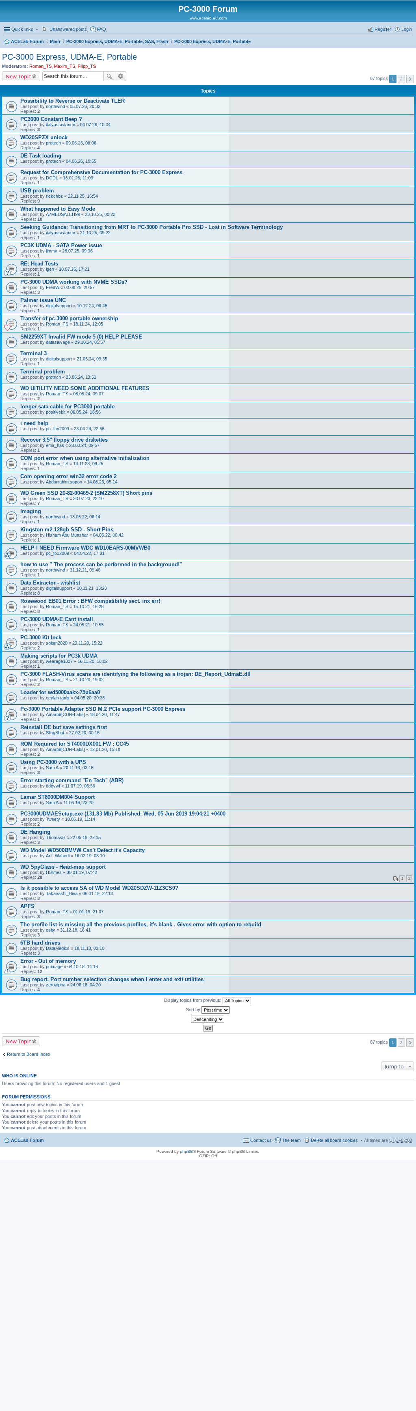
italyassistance (60, 124)
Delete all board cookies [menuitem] (334, 1140)
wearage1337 (59, 661)
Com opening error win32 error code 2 (68, 476)
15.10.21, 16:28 (88, 606)
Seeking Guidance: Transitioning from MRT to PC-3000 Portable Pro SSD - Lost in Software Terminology (151, 227)
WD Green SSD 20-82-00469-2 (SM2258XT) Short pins (86, 493)
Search (109, 76)
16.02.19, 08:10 (89, 855)
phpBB (186, 1151)
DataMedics (57, 948)
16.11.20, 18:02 (93, 661)
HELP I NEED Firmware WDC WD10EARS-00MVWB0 (85, 548)
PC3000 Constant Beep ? (51, 119)
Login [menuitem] (406, 29)
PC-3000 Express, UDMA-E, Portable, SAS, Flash (117, 41)
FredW (52, 287)
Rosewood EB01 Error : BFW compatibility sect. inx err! (90, 601)
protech (53, 142)
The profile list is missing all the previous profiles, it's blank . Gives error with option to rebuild (140, 924)
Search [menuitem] (408, 42)
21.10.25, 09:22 (95, 232)
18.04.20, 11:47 (105, 714)
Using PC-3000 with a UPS (53, 762)
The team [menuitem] (291, 1140)
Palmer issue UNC (43, 300)
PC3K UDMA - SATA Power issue (61, 245)
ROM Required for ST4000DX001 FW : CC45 (74, 744)
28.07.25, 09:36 (77, 250)
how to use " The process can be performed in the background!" (101, 564)
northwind (55, 106)
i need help (34, 423)
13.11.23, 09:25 (88, 463)
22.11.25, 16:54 (83, 196)
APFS (27, 906)
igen (50, 269)
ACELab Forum (27, 41)
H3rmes (54, 872)
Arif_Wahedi (57, 855)
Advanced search (120, 76)
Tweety (53, 819)
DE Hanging (35, 832)
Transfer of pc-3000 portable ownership (69, 318)
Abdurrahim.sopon (64, 481)
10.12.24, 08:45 (92, 305)
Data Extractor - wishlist (50, 583)
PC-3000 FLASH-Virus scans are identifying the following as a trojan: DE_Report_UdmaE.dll (135, 674)
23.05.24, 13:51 (81, 377)
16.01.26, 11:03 (78, 177)
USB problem (37, 191)
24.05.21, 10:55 (88, 624)
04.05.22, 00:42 (108, 535)
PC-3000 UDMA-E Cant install (56, 619)
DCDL (52, 177)
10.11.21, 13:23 (92, 588)
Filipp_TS (87, 66)
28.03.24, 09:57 (84, 445)
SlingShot (55, 732)
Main (55, 41)
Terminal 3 (33, 353)
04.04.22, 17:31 (89, 553)
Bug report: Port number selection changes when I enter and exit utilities (112, 979)
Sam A (52, 767)
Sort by (194, 1009)
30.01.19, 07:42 (82, 872)
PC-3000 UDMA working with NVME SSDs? (74, 282)
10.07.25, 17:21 (74, 269)
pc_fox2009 (57, 428)
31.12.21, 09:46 (85, 569)
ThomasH (55, 837)
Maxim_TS (64, 66)
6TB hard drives (40, 943)
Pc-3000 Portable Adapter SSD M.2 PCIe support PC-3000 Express (102, 709)
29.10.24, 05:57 (90, 342)
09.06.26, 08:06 (81, 142)
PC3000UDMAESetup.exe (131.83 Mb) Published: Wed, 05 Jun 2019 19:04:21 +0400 (122, 814)
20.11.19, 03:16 (78, 767)
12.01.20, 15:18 (105, 749)
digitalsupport (59, 305)
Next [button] (410, 79)
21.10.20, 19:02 (88, 679)
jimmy (51, 250)
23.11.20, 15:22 (87, 643)
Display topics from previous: (193, 1000)
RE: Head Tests (39, 264)
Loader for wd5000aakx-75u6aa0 (60, 692)
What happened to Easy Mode (57, 209)
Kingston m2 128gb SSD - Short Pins (66, 529)
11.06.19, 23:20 (78, 802)
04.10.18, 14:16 (82, 966)
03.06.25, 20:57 (79, 287)
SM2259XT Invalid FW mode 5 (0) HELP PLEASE (81, 337)
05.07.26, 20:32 (85, 106)
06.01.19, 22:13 (97, 893)
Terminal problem (42, 372)
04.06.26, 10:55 (81, 161)
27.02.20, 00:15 (84, 732)
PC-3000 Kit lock (40, 637)
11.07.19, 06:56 (80, 785)
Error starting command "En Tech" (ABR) (72, 780)
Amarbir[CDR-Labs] (65, 714)
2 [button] (401, 79)
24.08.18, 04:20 (85, 984)
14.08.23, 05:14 (102, 481)
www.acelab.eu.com (208, 18)
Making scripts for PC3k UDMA (59, 656)
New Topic (18, 76)
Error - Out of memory (48, 961)
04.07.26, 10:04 (95, 124)
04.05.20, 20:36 (89, 697)
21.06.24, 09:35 (92, 358)
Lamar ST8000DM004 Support (57, 797)
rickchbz (54, 196)
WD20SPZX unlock (43, 137)
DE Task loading (40, 156)
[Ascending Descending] (208, 1019)
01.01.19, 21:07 (88, 911)
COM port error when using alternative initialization (85, 458)
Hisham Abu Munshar (67, 535)
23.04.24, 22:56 (89, 428)
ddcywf (53, 785)
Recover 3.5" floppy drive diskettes (64, 440)
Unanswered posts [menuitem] (68, 29)
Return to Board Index (28, 1054)
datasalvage (58, 342)
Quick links (22, 29)
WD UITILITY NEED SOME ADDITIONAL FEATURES (85, 388)
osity (50, 930)
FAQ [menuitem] (101, 29)
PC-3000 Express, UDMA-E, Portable (212, 41)
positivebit (55, 412)
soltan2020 (56, 643)
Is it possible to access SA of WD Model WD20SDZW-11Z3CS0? (99, 888)
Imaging (30, 511)
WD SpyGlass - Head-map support (63, 867)
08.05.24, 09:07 (88, 393)
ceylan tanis (57, 697)
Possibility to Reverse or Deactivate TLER (72, 101)
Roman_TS (40, 66)
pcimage (54, 966)
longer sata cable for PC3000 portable (67, 406)
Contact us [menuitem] (261, 1140)
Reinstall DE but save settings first (63, 727)
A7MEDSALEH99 (63, 214)
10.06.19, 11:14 (80, 819)
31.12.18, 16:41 (75, 930)
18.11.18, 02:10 (89, 948)
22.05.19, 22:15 (85, 837)
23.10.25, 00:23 (100, 214)
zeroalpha (55, 984)
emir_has (55, 445)
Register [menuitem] (383, 29)
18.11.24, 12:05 (88, 323)
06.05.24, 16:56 (85, 412)
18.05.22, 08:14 (85, 516)
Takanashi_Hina (62, 893)
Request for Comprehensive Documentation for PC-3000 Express (101, 172)
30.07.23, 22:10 (88, 498)
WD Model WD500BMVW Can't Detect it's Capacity (82, 850)
